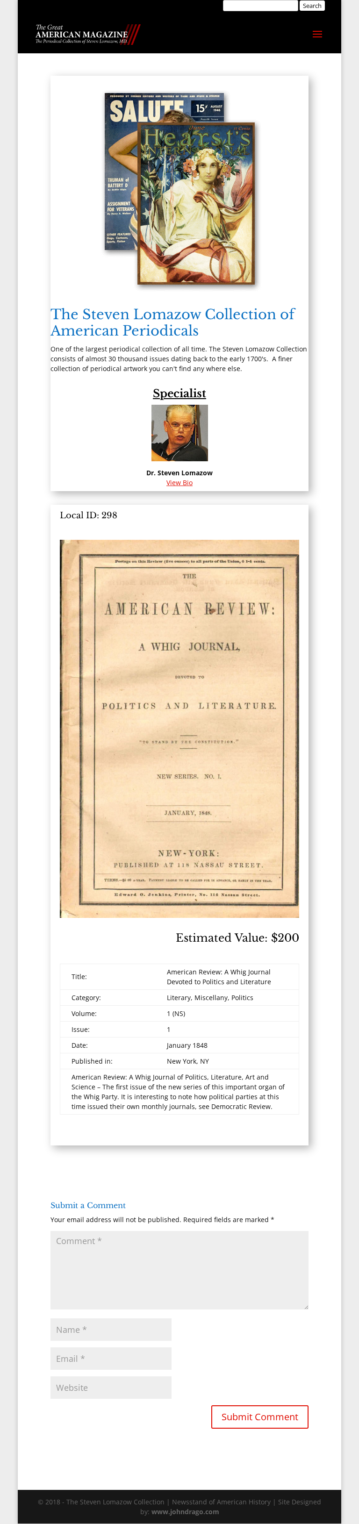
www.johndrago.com (185, 1511)
